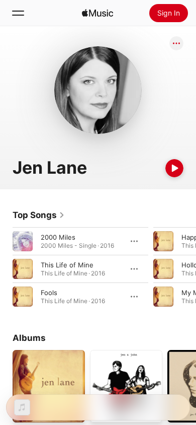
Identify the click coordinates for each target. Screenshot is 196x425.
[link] (39, 215)
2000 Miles (58, 237)
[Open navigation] (18, 13)
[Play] (174, 168)
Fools (49, 293)
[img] (97, 13)
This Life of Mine (67, 265)
